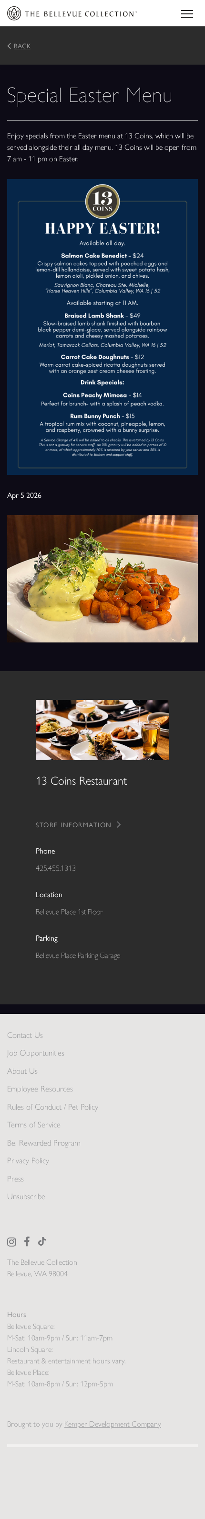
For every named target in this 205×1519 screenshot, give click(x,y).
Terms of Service (34, 1124)
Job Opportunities (35, 1053)
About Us (22, 1071)
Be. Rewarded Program (44, 1143)
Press (15, 1178)
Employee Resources (40, 1088)
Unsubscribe (26, 1196)
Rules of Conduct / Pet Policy (52, 1107)
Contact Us (25, 1035)
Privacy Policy (28, 1160)
